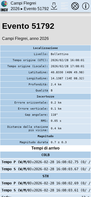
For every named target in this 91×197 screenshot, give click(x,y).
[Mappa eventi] (75, 6)
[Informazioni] (85, 6)
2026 (15, 9)
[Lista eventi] (64, 6)
